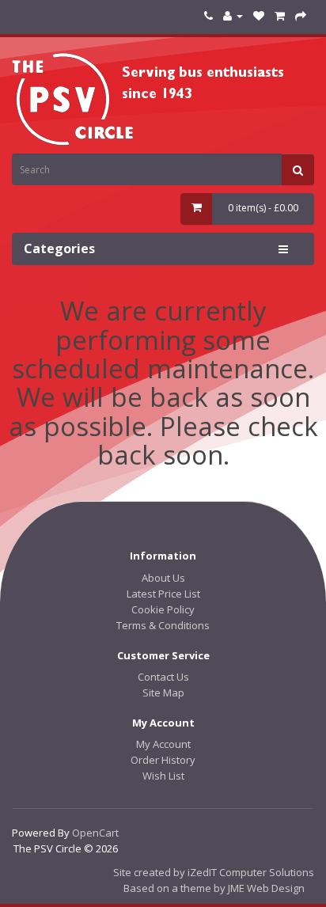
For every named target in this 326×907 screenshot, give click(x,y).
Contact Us (163, 677)
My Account (163, 744)
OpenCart (95, 832)
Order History (163, 760)
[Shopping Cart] (280, 15)
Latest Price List (163, 593)
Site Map (163, 692)
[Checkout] (300, 15)
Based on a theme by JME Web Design (214, 888)
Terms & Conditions (163, 625)
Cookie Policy (163, 609)
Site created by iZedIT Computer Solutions (213, 872)
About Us (163, 578)
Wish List (163, 775)
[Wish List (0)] (258, 15)
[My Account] (233, 15)
